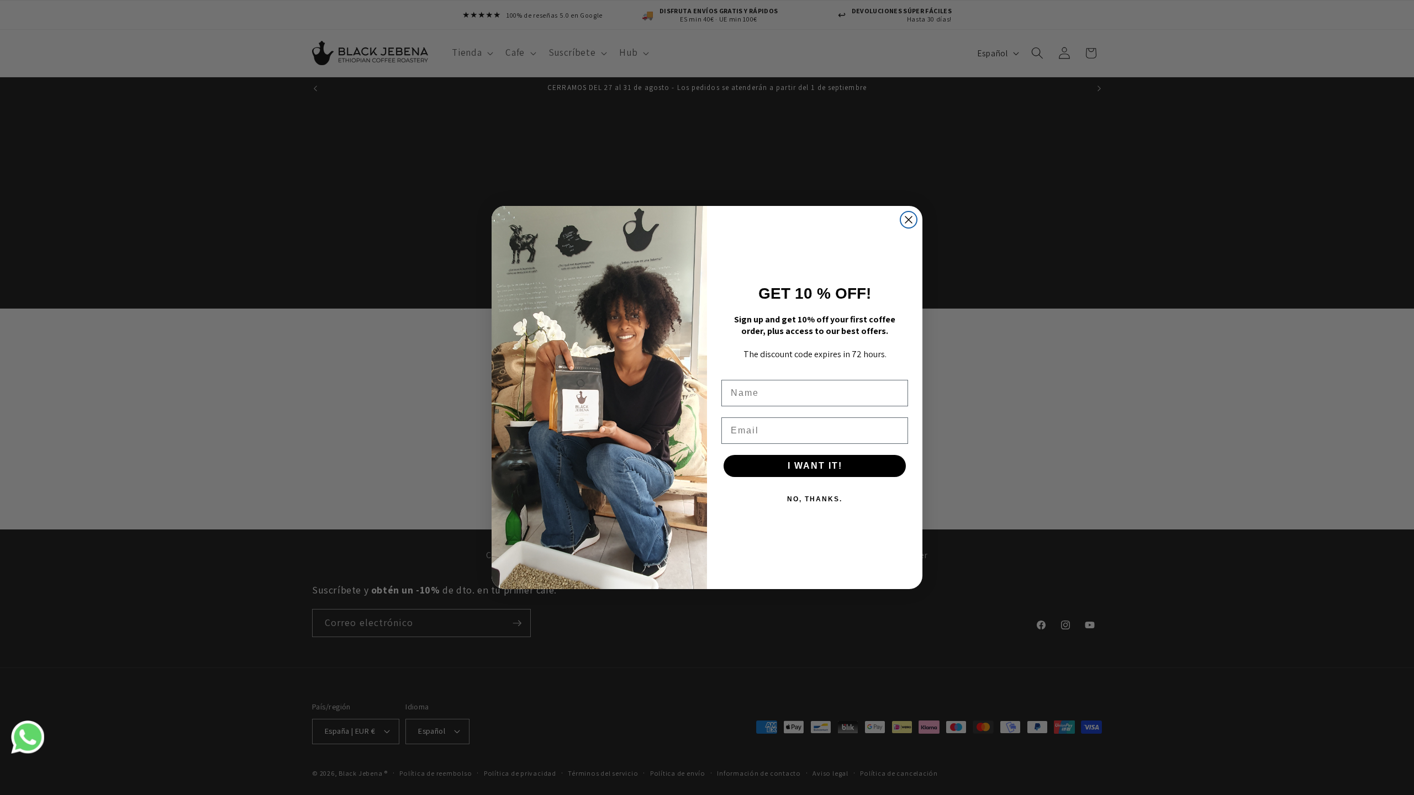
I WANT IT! (815, 465)
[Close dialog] (908, 219)
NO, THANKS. (814, 499)
